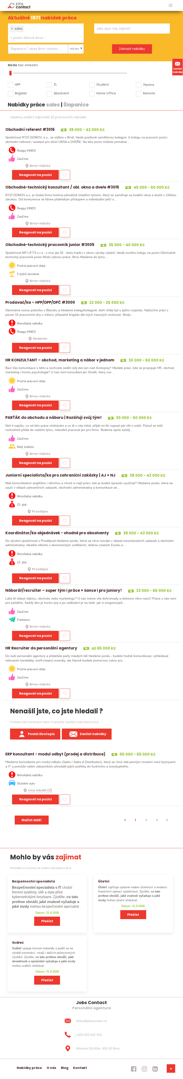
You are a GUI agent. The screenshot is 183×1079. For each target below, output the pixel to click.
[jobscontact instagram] (144, 1069)
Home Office (106, 93)
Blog (64, 1068)
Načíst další (32, 820)
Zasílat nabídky (178, 70)
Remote (149, 93)
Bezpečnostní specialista (33, 881)
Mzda (12, 65)
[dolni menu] (171, 1068)
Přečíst (47, 921)
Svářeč (18, 942)
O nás (51, 1068)
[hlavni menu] (170, 5)
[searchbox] (43, 38)
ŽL (55, 84)
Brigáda (21, 93)
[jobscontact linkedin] (155, 1069)
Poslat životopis (41, 734)
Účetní (103, 881)
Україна (148, 84)
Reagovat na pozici (35, 175)
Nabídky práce (29, 1068)
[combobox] (46, 33)
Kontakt (80, 1068)
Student (102, 84)
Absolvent (61, 93)
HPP (18, 84)
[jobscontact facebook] (133, 1069)
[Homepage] (19, 5)
